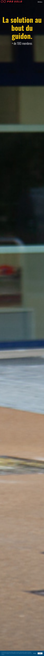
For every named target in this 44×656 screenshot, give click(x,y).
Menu (40, 2)
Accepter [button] (40, 653)
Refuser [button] (34, 653)
